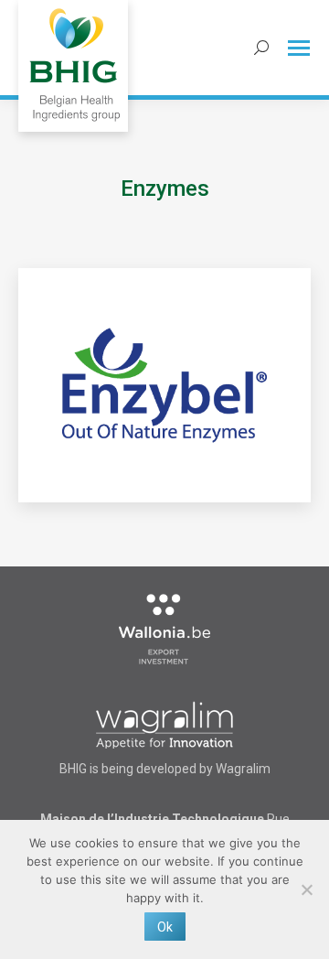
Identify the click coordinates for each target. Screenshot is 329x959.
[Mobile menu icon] (299, 48)
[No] (306, 889)
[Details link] (164, 385)
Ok (165, 927)
